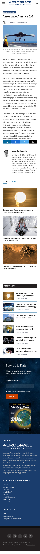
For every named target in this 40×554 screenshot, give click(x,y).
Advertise (6, 489)
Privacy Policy (7, 499)
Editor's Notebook (9, 12)
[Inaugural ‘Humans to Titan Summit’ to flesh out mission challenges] (20, 254)
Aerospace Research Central (12, 519)
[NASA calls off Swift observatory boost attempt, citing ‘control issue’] (8, 351)
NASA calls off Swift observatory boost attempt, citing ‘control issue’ (26, 351)
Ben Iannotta (14, 22)
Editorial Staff (7, 492)
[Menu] (3, 3)
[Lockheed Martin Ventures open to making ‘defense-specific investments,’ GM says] (8, 318)
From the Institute (8, 487)
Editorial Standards (9, 497)
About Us (6, 484)
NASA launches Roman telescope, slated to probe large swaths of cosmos (25, 295)
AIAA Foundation (8, 516)
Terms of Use (7, 502)
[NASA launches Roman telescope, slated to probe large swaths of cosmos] (20, 197)
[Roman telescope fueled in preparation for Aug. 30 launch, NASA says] (20, 226)
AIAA (4, 514)
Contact (5, 494)
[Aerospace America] (20, 3)
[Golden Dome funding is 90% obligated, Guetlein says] (8, 340)
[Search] (37, 3)
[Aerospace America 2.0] (20, 36)
